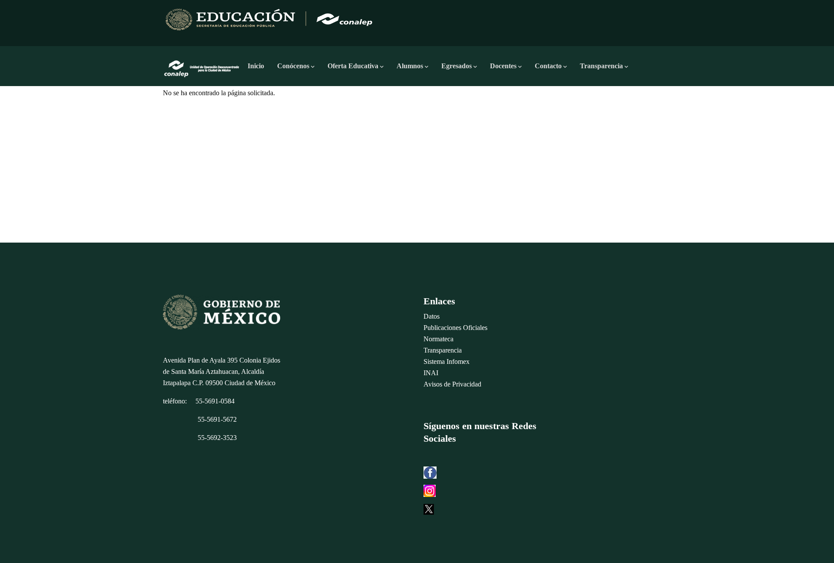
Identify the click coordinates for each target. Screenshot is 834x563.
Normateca (438, 339)
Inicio (256, 66)
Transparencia (601, 66)
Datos (432, 316)
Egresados (456, 66)
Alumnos (410, 66)
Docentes (503, 66)
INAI (431, 372)
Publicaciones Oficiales (455, 327)
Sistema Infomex (447, 361)
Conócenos (293, 66)
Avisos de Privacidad (452, 384)
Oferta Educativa (353, 66)
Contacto (548, 66)
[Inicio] (202, 66)
